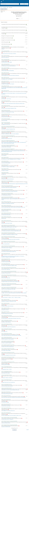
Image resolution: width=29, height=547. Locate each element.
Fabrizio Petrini (10, 397)
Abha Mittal (3, 247)
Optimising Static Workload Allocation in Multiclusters (9, 280)
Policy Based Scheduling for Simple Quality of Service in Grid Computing (12, 190)
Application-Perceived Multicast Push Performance (9, 338)
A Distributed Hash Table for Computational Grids (9, 349)
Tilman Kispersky (13, 292)
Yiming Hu (7, 170)
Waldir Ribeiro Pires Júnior (5, 198)
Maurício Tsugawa (15, 183)
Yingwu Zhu (3, 170)
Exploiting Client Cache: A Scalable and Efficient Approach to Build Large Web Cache (14, 375)
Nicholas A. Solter (4, 223)
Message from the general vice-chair (7, 35)
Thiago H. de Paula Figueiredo (13, 198)
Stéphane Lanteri (3, 88)
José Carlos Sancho (4, 397)
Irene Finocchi (7, 346)
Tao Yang (14, 301)
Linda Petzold (11, 301)
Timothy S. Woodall (6, 143)
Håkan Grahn (13, 410)
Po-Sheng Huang (10, 318)
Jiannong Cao (4, 355)
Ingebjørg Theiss (4, 124)
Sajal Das (3, 346)
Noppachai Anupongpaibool (6, 83)
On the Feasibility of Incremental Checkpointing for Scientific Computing (12, 396)
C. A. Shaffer (9, 297)
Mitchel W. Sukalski (11, 143)
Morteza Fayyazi (4, 70)
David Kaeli (8, 70)
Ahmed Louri (10, 116)
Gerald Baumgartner (16, 256)
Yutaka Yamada (8, 103)
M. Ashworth (4, 98)
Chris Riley (3, 350)
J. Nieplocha (12, 234)
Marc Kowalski (10, 93)
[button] (27, 5)
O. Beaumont (4, 166)
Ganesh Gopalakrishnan (8, 239)
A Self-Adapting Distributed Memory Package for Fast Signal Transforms (12, 308)
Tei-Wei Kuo (14, 53)
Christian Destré (4, 65)
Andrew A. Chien (23, 207)
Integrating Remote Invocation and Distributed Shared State (10, 229)
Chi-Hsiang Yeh (4, 155)
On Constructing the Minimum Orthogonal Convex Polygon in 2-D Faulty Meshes (13, 119)
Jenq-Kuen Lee (13, 326)
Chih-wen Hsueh (10, 53)
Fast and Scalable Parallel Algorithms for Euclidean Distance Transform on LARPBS (14, 272)
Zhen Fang (7, 393)
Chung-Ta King (18, 318)
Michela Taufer (8, 207)
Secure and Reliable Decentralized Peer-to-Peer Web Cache (10, 372)
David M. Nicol (13, 382)
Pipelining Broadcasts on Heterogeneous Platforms (9, 165)
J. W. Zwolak (18, 297)
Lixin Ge (7, 93)
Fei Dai (5, 218)
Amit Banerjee (14, 318)
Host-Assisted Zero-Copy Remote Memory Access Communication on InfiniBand (13, 233)
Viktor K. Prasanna (7, 364)
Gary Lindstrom (14, 239)
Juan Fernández (18, 397)
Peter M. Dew (9, 389)
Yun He (6, 331)
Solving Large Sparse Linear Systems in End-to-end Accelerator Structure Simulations (14, 91)
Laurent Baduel (4, 87)
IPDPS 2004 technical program (6, 44)
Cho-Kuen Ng (17, 93)
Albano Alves (7, 187)
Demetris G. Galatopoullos (5, 133)
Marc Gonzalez (9, 75)
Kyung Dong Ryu (4, 419)
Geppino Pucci (14, 251)
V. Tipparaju (3, 234)
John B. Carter (10, 393)
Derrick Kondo (4, 207)
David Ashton (21, 150)
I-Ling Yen (10, 369)
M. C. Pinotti (7, 159)
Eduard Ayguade (4, 75)
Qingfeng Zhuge (7, 415)
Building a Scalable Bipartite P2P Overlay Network (9, 321)
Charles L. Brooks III (13, 207)
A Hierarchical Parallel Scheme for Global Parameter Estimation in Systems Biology (14, 295)
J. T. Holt (7, 98)
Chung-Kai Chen (4, 326)
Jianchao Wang (9, 261)
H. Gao (3, 342)
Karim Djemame (13, 389)
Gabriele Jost (17, 75)
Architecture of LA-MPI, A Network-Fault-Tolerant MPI (9, 141)
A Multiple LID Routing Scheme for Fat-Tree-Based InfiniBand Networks (12, 111)
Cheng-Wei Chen (9, 326)
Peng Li (8, 369)
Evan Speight (7, 402)
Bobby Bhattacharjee (14, 335)
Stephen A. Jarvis (7, 281)
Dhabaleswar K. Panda (16, 150)
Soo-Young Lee (12, 83)
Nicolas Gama (21, 87)
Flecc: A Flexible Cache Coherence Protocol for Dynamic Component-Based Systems (14, 242)
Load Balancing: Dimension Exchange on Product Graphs (10, 173)
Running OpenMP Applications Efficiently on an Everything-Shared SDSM (12, 264)
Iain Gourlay (17, 389)
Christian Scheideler (8, 350)
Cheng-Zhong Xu (8, 203)
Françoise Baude (9, 87)
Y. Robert (13, 166)
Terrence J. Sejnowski (23, 292)
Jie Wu (3, 120)
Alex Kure (8, 313)
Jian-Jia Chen (6, 53)
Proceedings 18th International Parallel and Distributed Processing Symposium (13, 24)
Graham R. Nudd (17, 281)
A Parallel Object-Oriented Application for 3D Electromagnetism (11, 86)
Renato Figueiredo (20, 183)
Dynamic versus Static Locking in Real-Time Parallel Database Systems (12, 246)
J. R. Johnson (7, 309)
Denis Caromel (13, 87)
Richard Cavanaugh (10, 191)
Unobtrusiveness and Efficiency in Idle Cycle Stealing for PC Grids (11, 418)
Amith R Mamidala (7, 108)
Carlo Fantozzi (4, 251)
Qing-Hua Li (7, 57)
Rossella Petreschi (11, 346)
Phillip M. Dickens (4, 382)
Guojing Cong (8, 269)
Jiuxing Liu (3, 108)
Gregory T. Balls (4, 292)
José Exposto (11, 187)
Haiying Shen (4, 203)
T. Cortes (6, 265)
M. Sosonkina (5, 297)
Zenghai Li (14, 93)
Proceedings (4, 7)
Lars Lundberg (9, 410)
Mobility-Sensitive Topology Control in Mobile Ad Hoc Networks (11, 217)
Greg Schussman (21, 93)
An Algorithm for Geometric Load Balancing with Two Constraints (11, 288)
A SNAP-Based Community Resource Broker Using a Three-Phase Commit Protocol (14, 388)
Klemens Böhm (9, 214)
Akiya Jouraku (18, 103)
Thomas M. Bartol (18, 292)
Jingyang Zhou (8, 355)
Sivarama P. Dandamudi (9, 247)
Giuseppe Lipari (8, 285)
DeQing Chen (9, 230)
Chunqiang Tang (4, 230)
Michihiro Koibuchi (13, 103)
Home (1, 7)
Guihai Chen (12, 203)
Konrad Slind (17, 239)
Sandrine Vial (13, 65)
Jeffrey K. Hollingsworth (10, 419)
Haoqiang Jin (4, 79)
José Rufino (3, 187)
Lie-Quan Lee (4, 93)
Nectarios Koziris (9, 138)
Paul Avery (6, 191)
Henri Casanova (18, 207)
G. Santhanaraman (8, 234)
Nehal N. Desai (12, 142)
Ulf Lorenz (11, 313)
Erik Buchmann (4, 214)
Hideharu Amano (22, 103)
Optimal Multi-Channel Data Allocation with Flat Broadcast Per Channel (12, 158)
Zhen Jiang (5, 120)
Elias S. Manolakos (16, 133)
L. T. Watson (15, 297)
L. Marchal (10, 166)
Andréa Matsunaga (10, 183)
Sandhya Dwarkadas (13, 230)
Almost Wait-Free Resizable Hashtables (7, 341)
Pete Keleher (19, 335)
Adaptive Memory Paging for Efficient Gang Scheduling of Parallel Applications (13, 226)
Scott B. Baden (9, 292)
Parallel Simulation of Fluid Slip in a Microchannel (9, 300)
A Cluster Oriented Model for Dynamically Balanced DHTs (10, 186)
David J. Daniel (8, 142)
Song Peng (3, 402)
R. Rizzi (14, 159)
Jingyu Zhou (3, 301)
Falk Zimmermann (7, 426)
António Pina (14, 187)
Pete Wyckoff (11, 150)
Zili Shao (3, 415)
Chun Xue (12, 415)
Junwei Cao (3, 426)
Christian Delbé (17, 87)
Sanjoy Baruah (4, 285)
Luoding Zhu (7, 301)
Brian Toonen (10, 151)
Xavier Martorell (13, 75)
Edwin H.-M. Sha (19, 415)
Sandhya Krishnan (4, 256)
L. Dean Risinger (22, 142)
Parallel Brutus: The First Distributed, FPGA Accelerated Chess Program (12, 312)
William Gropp (6, 151)
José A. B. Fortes (25, 183)
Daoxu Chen (12, 355)
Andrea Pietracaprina (9, 251)
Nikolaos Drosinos (4, 138)
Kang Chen (3, 309)
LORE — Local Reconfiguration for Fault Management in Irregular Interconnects (13, 123)
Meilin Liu (15, 415)
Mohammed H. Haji (4, 389)
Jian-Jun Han (4, 57)
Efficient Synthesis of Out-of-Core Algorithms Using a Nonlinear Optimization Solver (14, 254)
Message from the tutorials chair (6, 37)
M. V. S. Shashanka (18, 159)
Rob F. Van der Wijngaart (9, 79)
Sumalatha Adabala (4, 183)
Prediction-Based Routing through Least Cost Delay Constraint (11, 385)
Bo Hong (3, 364)
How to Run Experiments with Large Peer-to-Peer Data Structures (11, 213)
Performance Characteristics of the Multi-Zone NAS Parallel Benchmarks (12, 78)
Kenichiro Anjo (4, 103)
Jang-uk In (3, 191)
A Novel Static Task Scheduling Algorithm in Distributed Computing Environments (14, 56)
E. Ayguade (12, 265)
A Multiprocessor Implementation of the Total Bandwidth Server (11, 284)
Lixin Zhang (3, 393)
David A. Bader (4, 269)
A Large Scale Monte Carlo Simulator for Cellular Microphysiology (11, 291)
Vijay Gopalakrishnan (9, 335)
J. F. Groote (5, 342)
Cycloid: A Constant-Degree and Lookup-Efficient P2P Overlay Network (12, 202)
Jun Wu (3, 53)
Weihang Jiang (7, 150)
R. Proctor (9, 98)
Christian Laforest (9, 65)
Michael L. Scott (18, 230)
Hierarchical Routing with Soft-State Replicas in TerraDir (10, 334)
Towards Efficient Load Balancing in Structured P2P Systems (10, 169)
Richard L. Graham (16, 142)
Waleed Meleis (12, 70)
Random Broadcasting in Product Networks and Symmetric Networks (12, 154)
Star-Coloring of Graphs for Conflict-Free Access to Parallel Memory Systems (13, 345)
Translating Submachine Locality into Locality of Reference (10, 250)
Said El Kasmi (25, 87)
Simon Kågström (4, 410)
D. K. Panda (15, 234)
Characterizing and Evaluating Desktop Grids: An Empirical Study (11, 206)
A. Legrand (7, 166)
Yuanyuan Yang (4, 261)
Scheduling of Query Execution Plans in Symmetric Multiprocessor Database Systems (14, 51)
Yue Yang (3, 239)
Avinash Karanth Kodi (5, 116)
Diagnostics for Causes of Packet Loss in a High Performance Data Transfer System (14, 380)
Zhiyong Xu (3, 377)
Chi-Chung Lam (22, 256)
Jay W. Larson (9, 382)
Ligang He (3, 281)
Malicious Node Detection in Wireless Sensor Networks (9, 197)
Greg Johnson (14, 397)
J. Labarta (15, 265)
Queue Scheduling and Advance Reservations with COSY (9, 425)
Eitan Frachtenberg (22, 397)
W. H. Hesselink (9, 342)
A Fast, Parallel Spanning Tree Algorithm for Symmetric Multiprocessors (12, 268)
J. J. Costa (3, 265)
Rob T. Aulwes (4, 142)
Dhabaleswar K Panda (13, 108)
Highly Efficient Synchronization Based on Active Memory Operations (11, 392)
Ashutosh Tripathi (9, 223)
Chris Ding (3, 331)
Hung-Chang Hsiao (4, 318)
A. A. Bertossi (4, 159)
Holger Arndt (4, 174)
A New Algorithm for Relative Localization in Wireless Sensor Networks (12, 194)
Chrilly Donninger (4, 313)
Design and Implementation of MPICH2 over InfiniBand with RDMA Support (12, 149)
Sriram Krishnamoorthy (10, 256)
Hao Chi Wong (20, 198)
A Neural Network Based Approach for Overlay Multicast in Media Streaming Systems (14, 367)
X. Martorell (9, 265)
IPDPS (7, 7)
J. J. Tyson (12, 297)
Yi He (10, 415)
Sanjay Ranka (15, 191)
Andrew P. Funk (11, 133)
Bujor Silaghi (4, 335)
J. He (2, 297)
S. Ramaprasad (11, 159)
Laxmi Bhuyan (10, 377)
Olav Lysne (8, 124)
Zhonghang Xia (4, 369)
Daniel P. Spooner (12, 281)
